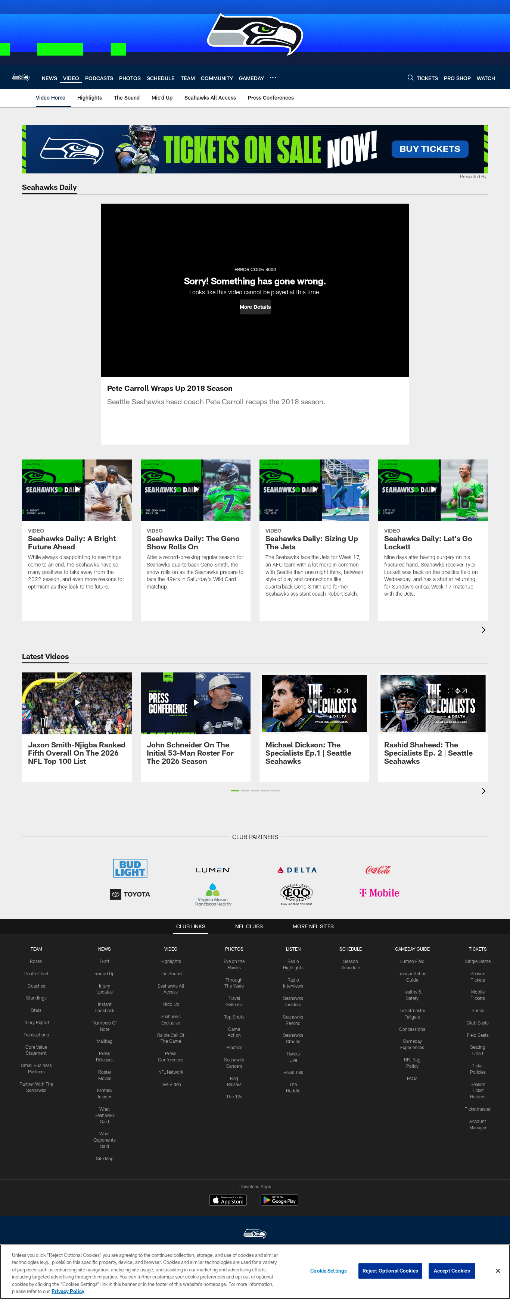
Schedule (350, 948)
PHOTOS (234, 948)
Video (170, 948)
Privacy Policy (68, 1291)
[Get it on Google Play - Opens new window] (279, 1204)
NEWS (104, 948)
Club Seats (478, 1022)
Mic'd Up (170, 1004)
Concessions (412, 1029)
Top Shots (234, 1016)
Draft (104, 961)
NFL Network (170, 1071)
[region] (255, 1271)
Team (36, 948)
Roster (36, 961)
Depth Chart (36, 973)
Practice (234, 1047)
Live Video (171, 1084)
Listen (293, 948)
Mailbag (104, 1041)
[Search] (411, 77)
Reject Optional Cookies (390, 1271)
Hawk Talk (293, 1072)
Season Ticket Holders (477, 1090)
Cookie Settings (328, 1271)
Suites (478, 1010)
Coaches (36, 985)
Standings (36, 997)
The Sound (171, 973)
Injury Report (36, 1022)
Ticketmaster (478, 1108)
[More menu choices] (273, 78)
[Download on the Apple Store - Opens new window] (228, 1201)
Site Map (104, 1158)
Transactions (36, 1034)
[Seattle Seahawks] (255, 1235)
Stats (36, 1010)
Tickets (478, 948)
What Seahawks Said (104, 1115)
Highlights (171, 961)
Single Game (478, 961)
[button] (255, 306)
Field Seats (478, 1035)
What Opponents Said (104, 1140)
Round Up (104, 973)
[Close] (498, 1271)
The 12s (234, 1096)
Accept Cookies (452, 1271)
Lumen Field (412, 961)
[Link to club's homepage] (21, 77)
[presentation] (485, 631)
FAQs (412, 1078)
